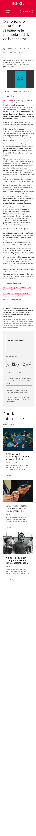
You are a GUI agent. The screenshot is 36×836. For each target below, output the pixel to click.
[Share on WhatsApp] (24, 364)
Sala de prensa (8, 12)
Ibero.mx (25, 12)
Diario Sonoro (8, 100)
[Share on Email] (29, 364)
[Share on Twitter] (8, 364)
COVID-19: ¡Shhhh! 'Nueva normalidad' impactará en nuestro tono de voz (16, 295)
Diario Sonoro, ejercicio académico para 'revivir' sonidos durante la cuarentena (17, 289)
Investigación (7, 105)
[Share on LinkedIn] (13, 364)
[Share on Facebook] (18, 364)
